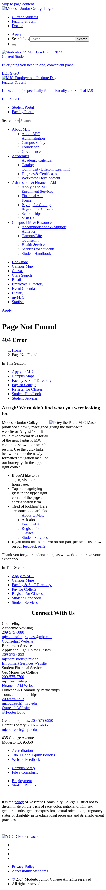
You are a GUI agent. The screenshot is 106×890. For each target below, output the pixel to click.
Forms (27, 200)
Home (16, 350)
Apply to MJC (23, 371)
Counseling (30, 240)
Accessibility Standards (30, 871)
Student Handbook (36, 253)
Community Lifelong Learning (46, 169)
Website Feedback (26, 759)
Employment (22, 781)
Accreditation (22, 751)
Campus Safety (33, 142)
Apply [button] (17, 34)
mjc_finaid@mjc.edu (18, 681)
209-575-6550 (42, 720)
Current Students (25, 17)
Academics (20, 156)
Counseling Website (17, 641)
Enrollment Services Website (24, 663)
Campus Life (32, 236)
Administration (33, 138)
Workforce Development (41, 178)
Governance (31, 151)
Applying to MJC (35, 187)
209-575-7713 (13, 699)
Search (82, 39)
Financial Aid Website (19, 685)
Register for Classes (37, 209)
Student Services (25, 398)
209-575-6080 (13, 632)
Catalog (28, 165)
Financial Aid (32, 196)
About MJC (21, 129)
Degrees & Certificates (39, 174)
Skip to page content (18, 4)
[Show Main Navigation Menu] (14, 45)
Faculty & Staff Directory (32, 380)
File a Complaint (25, 772)
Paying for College (36, 205)
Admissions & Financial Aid (34, 182)
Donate (17, 26)
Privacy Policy (23, 866)
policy (19, 802)
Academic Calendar (37, 160)
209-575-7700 (13, 677)
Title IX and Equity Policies (33, 755)
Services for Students (38, 249)
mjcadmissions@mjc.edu (21, 659)
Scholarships (31, 213)
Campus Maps (23, 376)
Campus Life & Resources (32, 222)
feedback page (34, 546)
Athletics (28, 231)
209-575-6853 (13, 654)
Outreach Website (16, 708)
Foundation (30, 147)
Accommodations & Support (44, 227)
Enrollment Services (37, 191)
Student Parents (24, 785)
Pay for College (24, 385)
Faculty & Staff (24, 21)
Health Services (34, 245)
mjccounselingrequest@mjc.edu (27, 637)
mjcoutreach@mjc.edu (19, 703)
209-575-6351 (39, 725)
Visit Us (28, 218)
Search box (20, 39)
